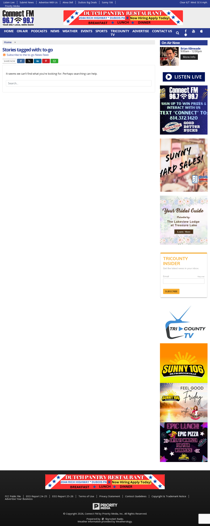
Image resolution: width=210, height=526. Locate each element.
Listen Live (9, 2)
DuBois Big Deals (87, 2)
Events (86, 31)
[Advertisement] (123, 17)
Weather (70, 31)
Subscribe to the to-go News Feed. (28, 55)
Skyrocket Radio (114, 518)
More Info (189, 57)
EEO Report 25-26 (62, 496)
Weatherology (124, 521)
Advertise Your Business (19, 498)
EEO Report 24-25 (36, 496)
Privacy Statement (109, 496)
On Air (22, 31)
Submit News (27, 2)
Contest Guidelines (136, 496)
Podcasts (39, 31)
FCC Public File (13, 496)
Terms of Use (86, 496)
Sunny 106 (107, 2)
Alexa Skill (68, 2)
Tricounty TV (120, 33)
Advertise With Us (48, 2)
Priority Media (12, 6)
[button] (177, 33)
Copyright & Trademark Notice (169, 496)
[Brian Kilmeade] (169, 56)
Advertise (140, 31)
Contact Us (162, 31)
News (54, 31)
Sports (101, 31)
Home (8, 31)
